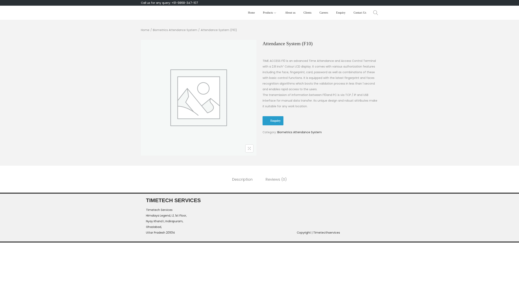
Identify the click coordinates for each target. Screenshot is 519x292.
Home (145, 30)
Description (242, 179)
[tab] (242, 179)
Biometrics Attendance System (175, 30)
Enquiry (275, 120)
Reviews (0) (276, 179)
